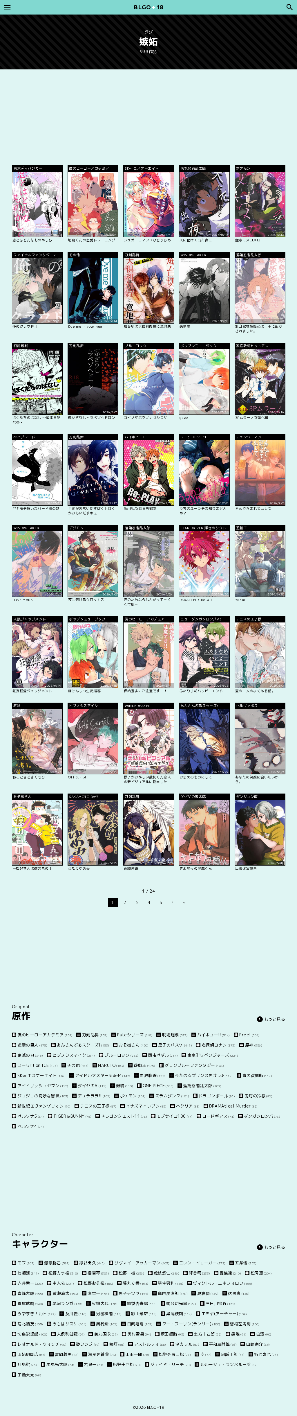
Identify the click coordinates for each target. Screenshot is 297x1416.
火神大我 (104, 1303)
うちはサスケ (69, 1324)
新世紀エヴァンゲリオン (44, 1106)
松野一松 (131, 1273)
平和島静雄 (223, 1344)
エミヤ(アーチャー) (224, 1313)
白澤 (263, 1334)
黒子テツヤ (133, 1293)
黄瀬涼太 (65, 1293)
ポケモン (133, 1096)
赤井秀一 (30, 1283)
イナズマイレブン (146, 1106)
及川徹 (76, 1313)
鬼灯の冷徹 (258, 1096)
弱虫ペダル (163, 1055)
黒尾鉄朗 (179, 1313)
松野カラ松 (63, 1273)
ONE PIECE (158, 1085)
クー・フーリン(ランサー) (191, 1324)
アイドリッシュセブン (42, 1085)
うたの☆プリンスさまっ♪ (204, 1075)
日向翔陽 (140, 1324)
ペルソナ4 (30, 1126)
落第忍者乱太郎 (202, 1085)
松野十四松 (127, 1364)
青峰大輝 (30, 1293)
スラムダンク (172, 1096)
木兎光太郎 (60, 1364)
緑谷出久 (92, 1263)
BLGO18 (148, 7)
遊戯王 (144, 1065)
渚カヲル (187, 1344)
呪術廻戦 (175, 1035)
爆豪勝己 (57, 1263)
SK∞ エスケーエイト (41, 1075)
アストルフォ (150, 1344)
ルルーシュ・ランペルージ (229, 1364)
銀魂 (124, 1085)
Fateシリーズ (135, 1035)
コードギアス (218, 1116)
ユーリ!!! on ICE (37, 1065)
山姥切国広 (31, 1354)
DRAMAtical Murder (233, 1106)
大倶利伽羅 (71, 1334)
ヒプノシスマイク (73, 1055)
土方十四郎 (208, 1334)
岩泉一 (94, 1364)
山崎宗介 (258, 1344)
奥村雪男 (139, 1334)
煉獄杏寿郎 (142, 1303)
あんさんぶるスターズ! (83, 1045)
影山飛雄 (144, 1313)
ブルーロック (121, 1055)
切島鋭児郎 (32, 1334)
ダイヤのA (92, 1085)
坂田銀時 (172, 1334)
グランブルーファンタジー (194, 1065)
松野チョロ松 (175, 1354)
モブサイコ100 (175, 1116)
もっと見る (274, 1019)
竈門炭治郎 (173, 1293)
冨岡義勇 (67, 1354)
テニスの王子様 (98, 1106)
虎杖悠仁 (166, 1273)
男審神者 (109, 1313)
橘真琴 (98, 1273)
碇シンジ (88, 1344)
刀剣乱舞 (95, 1035)
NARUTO (111, 1065)
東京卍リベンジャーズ (212, 1055)
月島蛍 (27, 1364)
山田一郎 (137, 1354)
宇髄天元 (29, 1374)
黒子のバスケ (175, 1045)
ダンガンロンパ (262, 1116)
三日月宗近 (221, 1303)
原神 (253, 1045)
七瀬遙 (28, 1273)
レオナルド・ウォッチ (41, 1344)
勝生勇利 (171, 1283)
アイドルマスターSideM (103, 1075)
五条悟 (245, 1263)
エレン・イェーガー (202, 1263)
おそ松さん (133, 1045)
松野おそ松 (98, 1283)
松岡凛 (261, 1273)
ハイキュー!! (213, 1035)
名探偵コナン (219, 1045)
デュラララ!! (94, 1096)
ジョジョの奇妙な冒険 (42, 1096)
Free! (249, 1035)
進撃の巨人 (32, 1045)
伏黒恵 (238, 1293)
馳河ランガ (67, 1303)
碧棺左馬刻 (245, 1324)
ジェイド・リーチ (170, 1364)
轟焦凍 (230, 1273)
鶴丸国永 (106, 1334)
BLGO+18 (155, 1407)
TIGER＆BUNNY (72, 1116)
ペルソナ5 (30, 1116)
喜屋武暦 (30, 1303)
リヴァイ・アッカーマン (141, 1263)
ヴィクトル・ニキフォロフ (222, 1283)
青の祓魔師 (257, 1075)
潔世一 (98, 1293)
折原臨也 (266, 1354)
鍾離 (239, 1334)
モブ (26, 1263)
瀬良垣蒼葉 (102, 1354)
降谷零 (199, 1273)
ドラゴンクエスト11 (124, 1116)
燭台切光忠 (181, 1303)
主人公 (63, 1283)
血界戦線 (153, 1075)
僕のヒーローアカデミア (45, 1035)
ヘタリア (188, 1106)
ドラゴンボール (217, 1096)
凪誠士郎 (233, 1354)
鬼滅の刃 (30, 1055)
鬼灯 (116, 1344)
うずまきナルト (36, 1313)
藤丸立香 (135, 1283)
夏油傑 (208, 1293)
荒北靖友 (30, 1324)
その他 (78, 1065)
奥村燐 (106, 1324)
